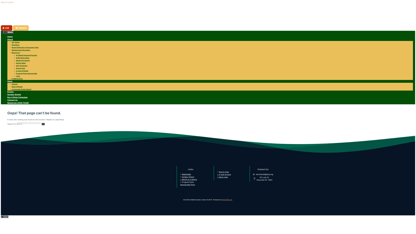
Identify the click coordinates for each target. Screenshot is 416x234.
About (10, 39)
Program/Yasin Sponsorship (26, 73)
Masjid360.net (227, 200)
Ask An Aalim (21, 63)
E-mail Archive (17, 79)
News (9, 81)
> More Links (222, 177)
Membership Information (21, 50)
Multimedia (186, 174)
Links (18, 76)
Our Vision (16, 42)
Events (10, 92)
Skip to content (7, 2)
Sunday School (14, 94)
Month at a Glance (23, 60)
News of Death (17, 87)
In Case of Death (22, 71)
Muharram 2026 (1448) (18, 103)
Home (10, 37)
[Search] (43, 124)
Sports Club (20, 68)
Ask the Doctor (21, 66)
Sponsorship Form (187, 185)
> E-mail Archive (224, 174)
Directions (15, 45)
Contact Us (12, 100)
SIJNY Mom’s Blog (22, 58)
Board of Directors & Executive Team (25, 47)
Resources (16, 53)
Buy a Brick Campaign (17, 97)
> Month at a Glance (188, 179)
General (15, 84)
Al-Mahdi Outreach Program (26, 55)
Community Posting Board (21, 89)
